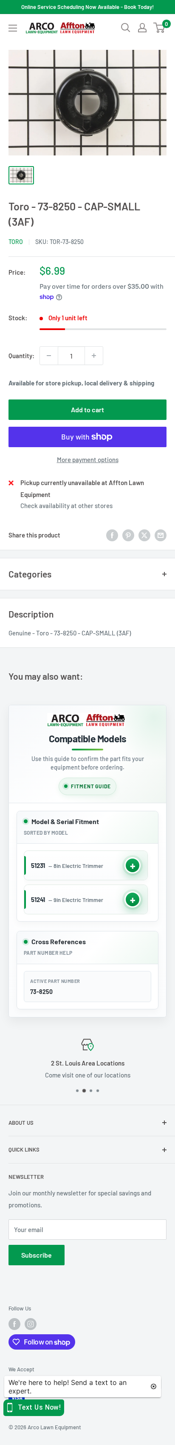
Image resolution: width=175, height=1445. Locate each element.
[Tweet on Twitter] (144, 535)
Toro (15, 241)
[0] (159, 28)
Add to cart (87, 409)
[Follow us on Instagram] (31, 1324)
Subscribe (36, 1255)
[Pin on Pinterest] (128, 535)
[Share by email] (161, 535)
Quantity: (21, 355)
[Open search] (125, 27)
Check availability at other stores (66, 505)
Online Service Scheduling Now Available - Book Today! (87, 6)
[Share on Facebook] (112, 535)
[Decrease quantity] (49, 356)
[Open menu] (12, 28)
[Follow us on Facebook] (14, 1324)
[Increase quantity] (94, 356)
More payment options (88, 459)
